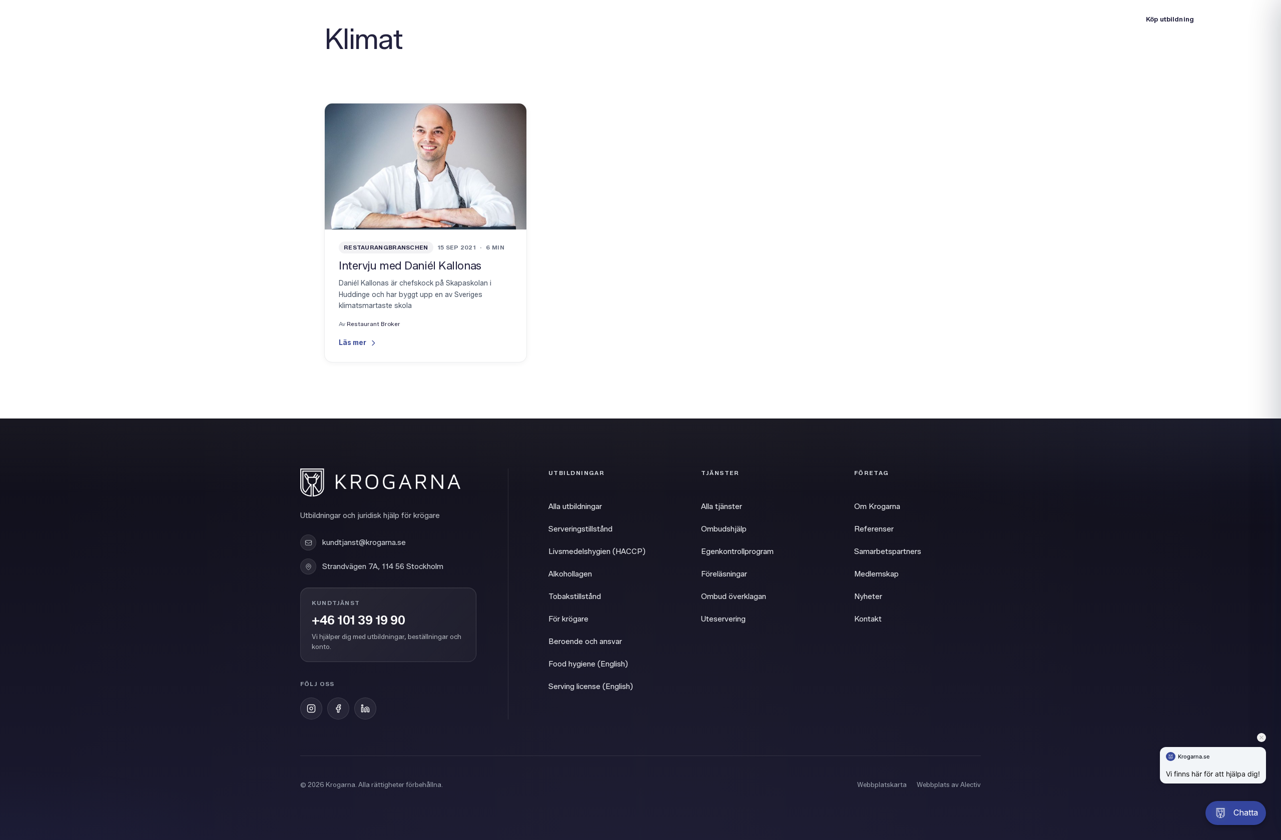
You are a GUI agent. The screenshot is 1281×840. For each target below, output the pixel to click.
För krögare (568, 619)
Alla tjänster (721, 506)
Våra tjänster (210, 18)
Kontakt (868, 619)
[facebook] (338, 709)
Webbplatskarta (882, 784)
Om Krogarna (275, 18)
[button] (1235, 813)
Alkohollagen (570, 574)
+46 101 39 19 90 (358, 621)
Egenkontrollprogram (737, 551)
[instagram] (311, 709)
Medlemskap (876, 574)
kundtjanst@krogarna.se (364, 542)
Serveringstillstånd (580, 529)
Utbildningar (148, 18)
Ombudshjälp (724, 529)
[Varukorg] (1250, 19)
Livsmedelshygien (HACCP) (597, 551)
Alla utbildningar (575, 506)
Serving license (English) (590, 686)
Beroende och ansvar (585, 641)
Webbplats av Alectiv (949, 784)
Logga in (1108, 18)
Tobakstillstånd (574, 596)
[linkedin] (365, 709)
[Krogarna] (65, 19)
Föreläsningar (724, 574)
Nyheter (868, 596)
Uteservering (723, 619)
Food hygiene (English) (588, 664)
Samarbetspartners (887, 551)
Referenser (874, 529)
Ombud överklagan (733, 596)
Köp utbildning (1170, 19)
